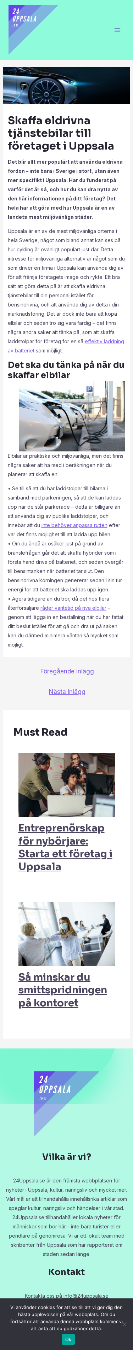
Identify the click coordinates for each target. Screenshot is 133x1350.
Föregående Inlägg (67, 671)
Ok (68, 1339)
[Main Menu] (117, 30)
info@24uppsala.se (85, 1296)
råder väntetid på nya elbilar (73, 608)
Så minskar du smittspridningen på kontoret (62, 990)
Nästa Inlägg (67, 691)
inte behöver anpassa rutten (74, 525)
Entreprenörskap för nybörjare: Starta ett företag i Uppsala (65, 847)
